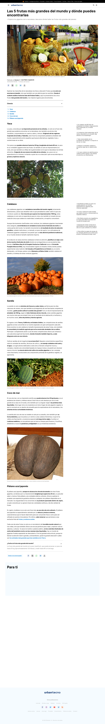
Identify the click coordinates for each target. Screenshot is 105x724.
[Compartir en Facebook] (8, 85)
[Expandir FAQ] (61, 543)
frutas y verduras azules (27, 519)
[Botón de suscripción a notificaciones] (96, 5)
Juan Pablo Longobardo (27, 80)
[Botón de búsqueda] (93, 5)
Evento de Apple (78, 1)
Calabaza (13, 111)
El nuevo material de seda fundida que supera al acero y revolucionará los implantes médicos (87, 213)
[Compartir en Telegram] (20, 85)
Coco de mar (14, 116)
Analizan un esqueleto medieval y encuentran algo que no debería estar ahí (86, 147)
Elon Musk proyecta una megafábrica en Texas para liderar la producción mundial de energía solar (87, 220)
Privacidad (42, 1)
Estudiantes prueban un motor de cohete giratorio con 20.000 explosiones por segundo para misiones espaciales (86, 206)
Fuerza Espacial (57, 1)
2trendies (58, 703)
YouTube (64, 1)
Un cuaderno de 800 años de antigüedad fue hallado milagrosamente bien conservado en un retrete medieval (87, 127)
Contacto (75, 711)
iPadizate (53, 703)
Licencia (38, 711)
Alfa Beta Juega (45, 703)
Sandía (12, 114)
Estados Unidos (49, 1)
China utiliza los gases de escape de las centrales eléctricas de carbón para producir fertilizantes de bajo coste (87, 233)
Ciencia (16, 80)
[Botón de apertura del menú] (8, 5)
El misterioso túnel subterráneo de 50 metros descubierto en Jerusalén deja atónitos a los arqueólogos (87, 134)
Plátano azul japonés (16, 118)
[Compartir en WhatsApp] (16, 85)
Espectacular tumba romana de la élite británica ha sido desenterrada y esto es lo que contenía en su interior (86, 226)
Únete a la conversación (15, 555)
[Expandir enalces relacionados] (61, 103)
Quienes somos (31, 711)
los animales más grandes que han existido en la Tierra (28, 538)
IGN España (64, 703)
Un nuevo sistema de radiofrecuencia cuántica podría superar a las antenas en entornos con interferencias (87, 153)
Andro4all (38, 703)
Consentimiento (57, 711)
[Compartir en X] (12, 85)
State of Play (70, 1)
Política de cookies (67, 711)
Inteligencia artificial (34, 1)
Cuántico (26, 1)
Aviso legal (44, 711)
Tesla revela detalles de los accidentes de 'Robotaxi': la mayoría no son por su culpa (87, 140)
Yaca (11, 109)
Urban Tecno (16, 5)
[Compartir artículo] (24, 85)
